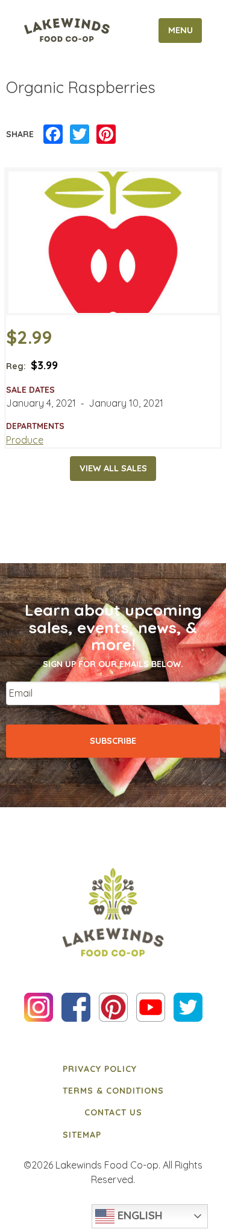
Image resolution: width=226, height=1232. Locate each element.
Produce (24, 440)
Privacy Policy (100, 1068)
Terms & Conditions (113, 1090)
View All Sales (113, 468)
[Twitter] (79, 134)
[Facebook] (53, 134)
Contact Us (113, 1112)
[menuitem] (113, 1069)
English (139, 1215)
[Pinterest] (106, 134)
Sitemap (82, 1134)
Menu (180, 30)
